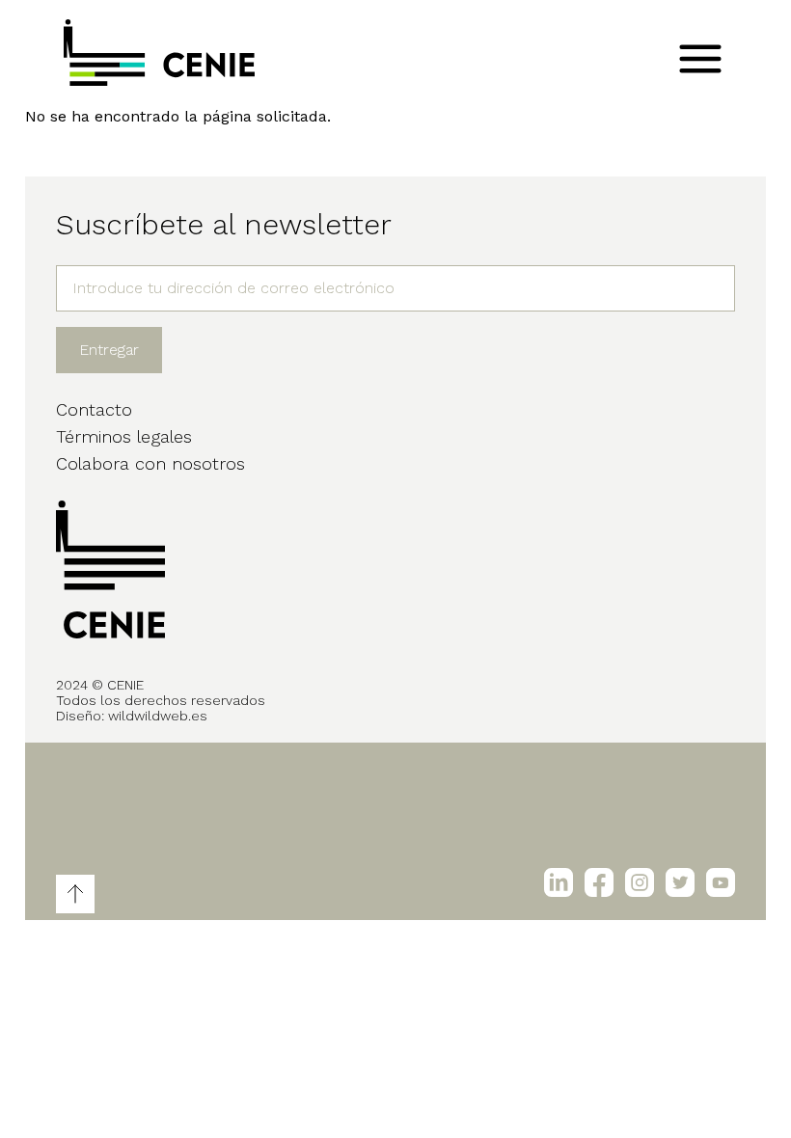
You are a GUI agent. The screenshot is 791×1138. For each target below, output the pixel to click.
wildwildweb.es (157, 715)
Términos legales (124, 436)
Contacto (94, 409)
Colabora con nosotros (150, 463)
